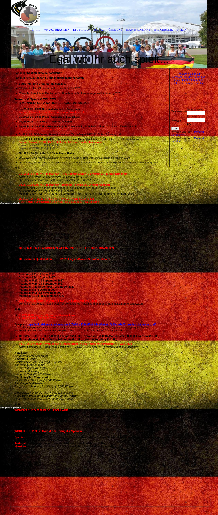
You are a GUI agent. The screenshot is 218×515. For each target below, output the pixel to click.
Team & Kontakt (138, 29)
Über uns (115, 29)
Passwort (176, 120)
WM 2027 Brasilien (56, 29)
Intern (181, 29)
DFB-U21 (99, 29)
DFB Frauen (81, 29)
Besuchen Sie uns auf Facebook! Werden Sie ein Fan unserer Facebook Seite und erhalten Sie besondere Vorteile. (188, 78)
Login (175, 128)
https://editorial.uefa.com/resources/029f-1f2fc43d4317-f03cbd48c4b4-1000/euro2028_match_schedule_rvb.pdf (91, 324)
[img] (109, 34)
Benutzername (179, 111)
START (36, 29)
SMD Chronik (163, 29)
